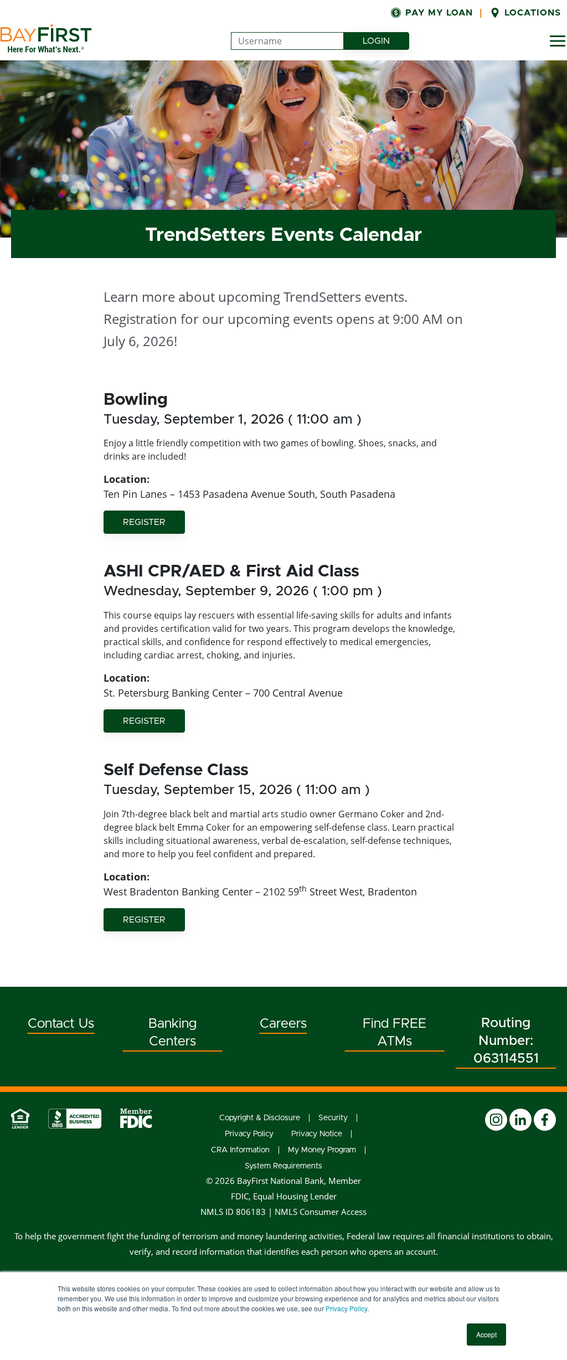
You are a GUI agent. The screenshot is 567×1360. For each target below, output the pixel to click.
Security (333, 1118)
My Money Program (322, 1150)
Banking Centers (172, 1032)
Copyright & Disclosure (259, 1118)
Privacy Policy (346, 1308)
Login (386, 40)
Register (144, 522)
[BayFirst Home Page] (46, 38)
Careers (283, 1024)
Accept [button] (486, 1334)
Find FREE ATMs (394, 1032)
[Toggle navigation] (557, 41)
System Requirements (283, 1166)
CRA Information (240, 1150)
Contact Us (61, 1024)
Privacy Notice (316, 1134)
